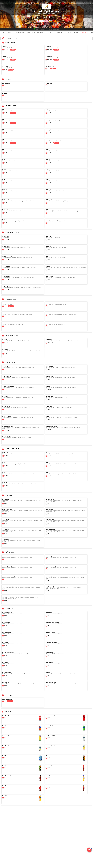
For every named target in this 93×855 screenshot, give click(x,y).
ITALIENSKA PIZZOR (10, 32)
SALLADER (70, 32)
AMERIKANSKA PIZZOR (61, 32)
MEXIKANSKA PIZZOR (41, 32)
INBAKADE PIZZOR (31, 32)
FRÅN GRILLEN (77, 32)
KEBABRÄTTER (85, 32)
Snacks (2, 32)
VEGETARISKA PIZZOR (20, 32)
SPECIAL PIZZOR (51, 32)
